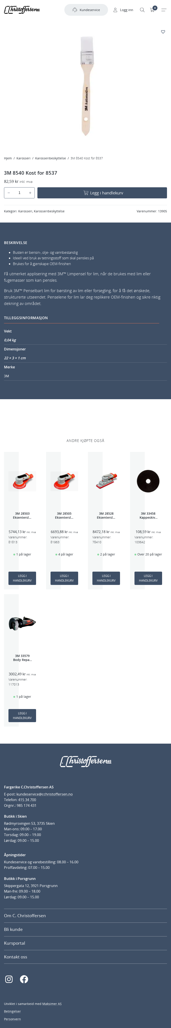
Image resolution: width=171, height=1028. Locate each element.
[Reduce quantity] (8, 192)
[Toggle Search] (142, 10)
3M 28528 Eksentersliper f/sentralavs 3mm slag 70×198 (106, 516)
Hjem (8, 158)
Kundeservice (90, 10)
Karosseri (23, 158)
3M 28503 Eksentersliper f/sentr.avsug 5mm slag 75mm (22, 516)
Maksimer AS (52, 1004)
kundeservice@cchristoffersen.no (44, 794)
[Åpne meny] (164, 10)
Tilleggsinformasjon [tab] (26, 317)
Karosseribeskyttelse (50, 158)
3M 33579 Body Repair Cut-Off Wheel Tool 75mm (22, 658)
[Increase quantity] (30, 192)
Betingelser (12, 1011)
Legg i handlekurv (106, 192)
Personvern (12, 1019)
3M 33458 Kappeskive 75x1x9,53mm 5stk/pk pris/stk (148, 516)
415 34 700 (27, 799)
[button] (163, 31)
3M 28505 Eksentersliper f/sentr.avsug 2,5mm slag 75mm (64, 516)
